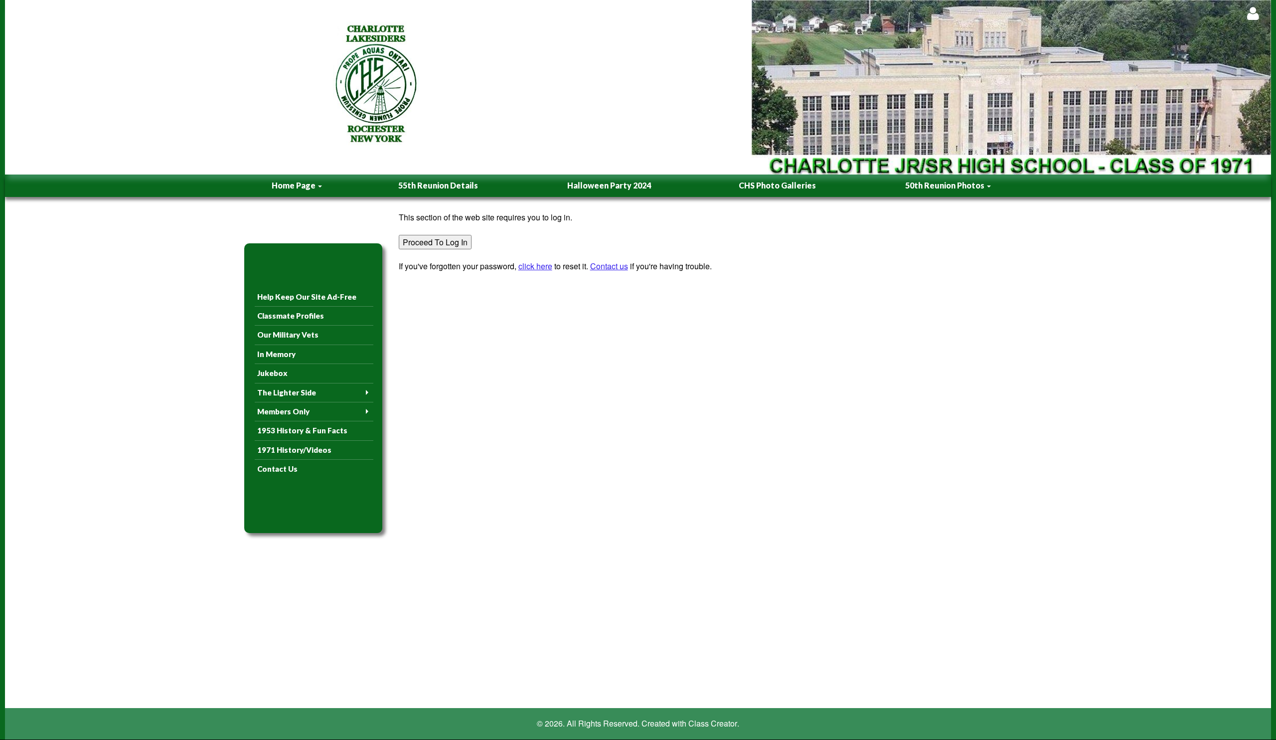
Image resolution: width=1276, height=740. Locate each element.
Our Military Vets (288, 334)
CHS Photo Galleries (777, 185)
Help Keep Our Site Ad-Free (306, 296)
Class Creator (712, 723)
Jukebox (272, 373)
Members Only (283, 411)
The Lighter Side (286, 392)
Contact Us (277, 468)
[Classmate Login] (1253, 13)
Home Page (294, 185)
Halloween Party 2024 (609, 185)
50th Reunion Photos (945, 185)
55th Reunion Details (438, 185)
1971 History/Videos (294, 449)
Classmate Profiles (290, 315)
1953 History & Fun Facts (302, 430)
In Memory (276, 354)
